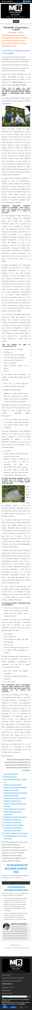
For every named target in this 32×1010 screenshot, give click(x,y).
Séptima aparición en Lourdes (15, 817)
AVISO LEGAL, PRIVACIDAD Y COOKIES (12, 978)
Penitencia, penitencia (12, 820)
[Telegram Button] (28, 1)
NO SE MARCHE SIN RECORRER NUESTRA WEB (16, 868)
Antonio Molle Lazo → (16, 945)
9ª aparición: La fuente (13, 822)
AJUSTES (22, 1004)
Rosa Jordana (13, 32)
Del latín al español (7, 993)
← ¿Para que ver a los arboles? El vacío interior (16, 947)
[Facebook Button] (26, 1)
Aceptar (5, 1007)
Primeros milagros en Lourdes (16, 833)
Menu (17, 21)
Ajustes (21, 1007)
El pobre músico (6, 990)
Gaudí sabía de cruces (8, 987)
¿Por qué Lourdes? (11, 774)
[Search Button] (30, 1)
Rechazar (13, 1007)
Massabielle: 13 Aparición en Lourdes (16, 28)
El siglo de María (10, 777)
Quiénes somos (6, 975)
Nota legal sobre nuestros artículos (11, 981)
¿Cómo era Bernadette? (13, 785)
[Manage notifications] (4, 1005)
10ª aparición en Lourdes (13, 825)
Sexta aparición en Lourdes (14, 809)
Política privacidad (8, 1)
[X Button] (24, 1)
